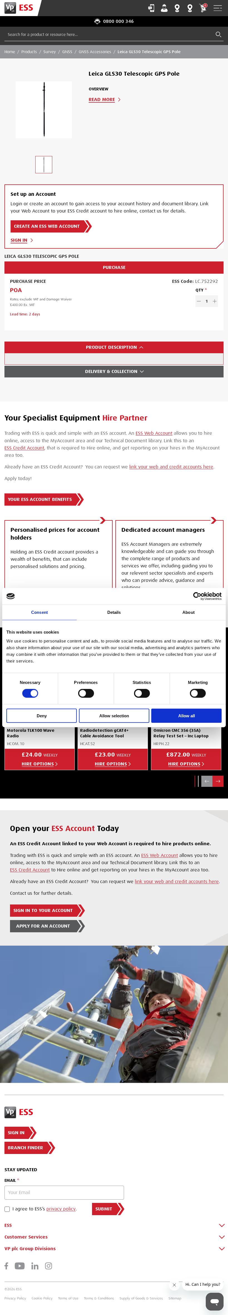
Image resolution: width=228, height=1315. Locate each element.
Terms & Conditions (99, 1298)
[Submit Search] (218, 34)
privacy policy (61, 1209)
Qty (199, 290)
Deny (42, 715)
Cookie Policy (42, 1298)
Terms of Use (68, 1298)
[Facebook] (6, 1265)
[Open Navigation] (218, 8)
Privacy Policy (15, 1298)
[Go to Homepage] (21, 8)
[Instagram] (48, 1265)
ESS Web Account (154, 433)
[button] (198, 781)
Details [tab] (114, 612)
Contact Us (151, 8)
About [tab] (188, 612)
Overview (98, 89)
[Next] (218, 781)
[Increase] (214, 301)
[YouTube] (20, 1265)
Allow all (186, 715)
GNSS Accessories (95, 52)
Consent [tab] (39, 612)
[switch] (86, 693)
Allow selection (114, 715)
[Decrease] (198, 301)
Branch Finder (177, 8)
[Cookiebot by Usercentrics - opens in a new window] (197, 596)
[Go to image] (43, 164)
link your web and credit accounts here (171, 466)
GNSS (67, 52)
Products (29, 52)
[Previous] (206, 781)
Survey (49, 52)
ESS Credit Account (24, 448)
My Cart (205, 5)
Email (10, 1180)
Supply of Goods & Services (141, 1298)
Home (9, 52)
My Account (164, 8)
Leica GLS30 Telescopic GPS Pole (149, 52)
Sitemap (174, 1298)
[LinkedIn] (34, 1265)
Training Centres (190, 8)
